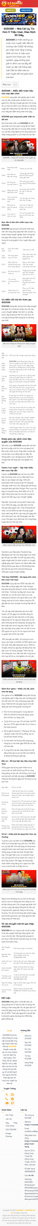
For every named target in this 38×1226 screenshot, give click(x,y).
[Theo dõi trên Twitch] (13, 1103)
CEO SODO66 (11, 1129)
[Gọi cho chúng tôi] (7, 1099)
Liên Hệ (9, 1119)
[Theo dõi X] (7, 1094)
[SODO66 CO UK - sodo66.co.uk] (12, 4)
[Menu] (35, 3)
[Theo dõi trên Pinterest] (12, 1099)
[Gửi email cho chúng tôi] (12, 1094)
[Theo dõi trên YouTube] (7, 1103)
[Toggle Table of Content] (14, 84)
